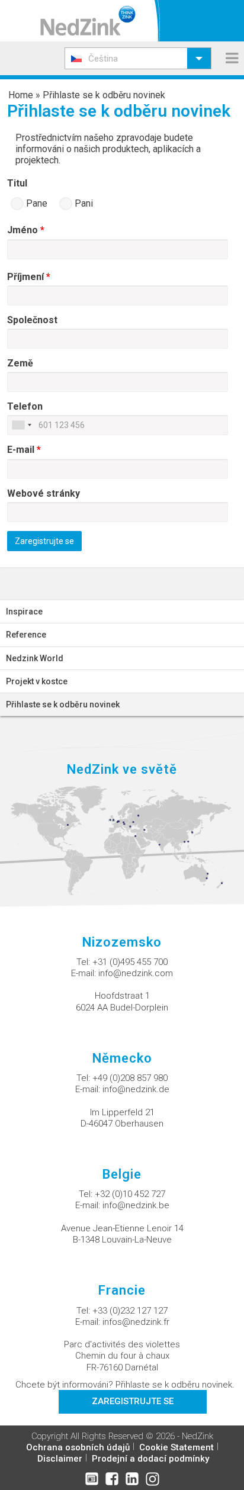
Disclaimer (59, 1458)
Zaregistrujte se (133, 1401)
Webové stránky (43, 493)
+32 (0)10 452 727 (130, 1194)
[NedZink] (88, 20)
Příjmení (28, 276)
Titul (17, 183)
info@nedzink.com (135, 973)
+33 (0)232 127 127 (130, 1310)
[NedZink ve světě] (122, 840)
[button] (138, 58)
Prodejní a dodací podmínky (150, 1458)
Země (20, 363)
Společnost (32, 320)
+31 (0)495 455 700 (130, 962)
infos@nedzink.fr (135, 1322)
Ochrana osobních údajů (78, 1447)
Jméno (25, 230)
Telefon (25, 406)
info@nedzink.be (135, 1205)
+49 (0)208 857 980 (130, 1078)
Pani (82, 203)
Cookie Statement (176, 1447)
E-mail (24, 449)
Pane (35, 203)
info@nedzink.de (135, 1089)
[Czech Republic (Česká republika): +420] (21, 425)
